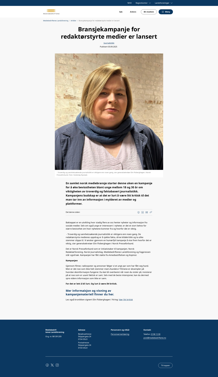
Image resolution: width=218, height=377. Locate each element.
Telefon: (152, 334)
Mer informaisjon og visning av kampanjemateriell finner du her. (90, 292)
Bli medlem (149, 12)
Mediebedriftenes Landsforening (55, 21)
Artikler (73, 21)
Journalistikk (109, 43)
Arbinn (133, 12)
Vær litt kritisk (126, 299)
